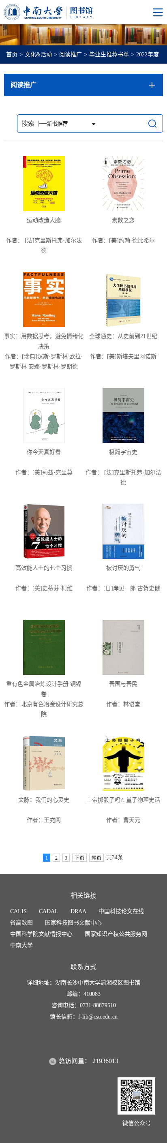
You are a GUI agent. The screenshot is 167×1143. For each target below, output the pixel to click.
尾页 (96, 858)
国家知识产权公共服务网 (116, 934)
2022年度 (147, 54)
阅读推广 (70, 54)
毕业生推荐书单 (109, 54)
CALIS (18, 911)
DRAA (78, 911)
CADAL (48, 911)
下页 (79, 858)
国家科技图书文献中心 (73, 923)
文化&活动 (38, 54)
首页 (11, 54)
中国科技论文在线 (121, 911)
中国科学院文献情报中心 (41, 934)
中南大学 (21, 945)
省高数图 (21, 923)
